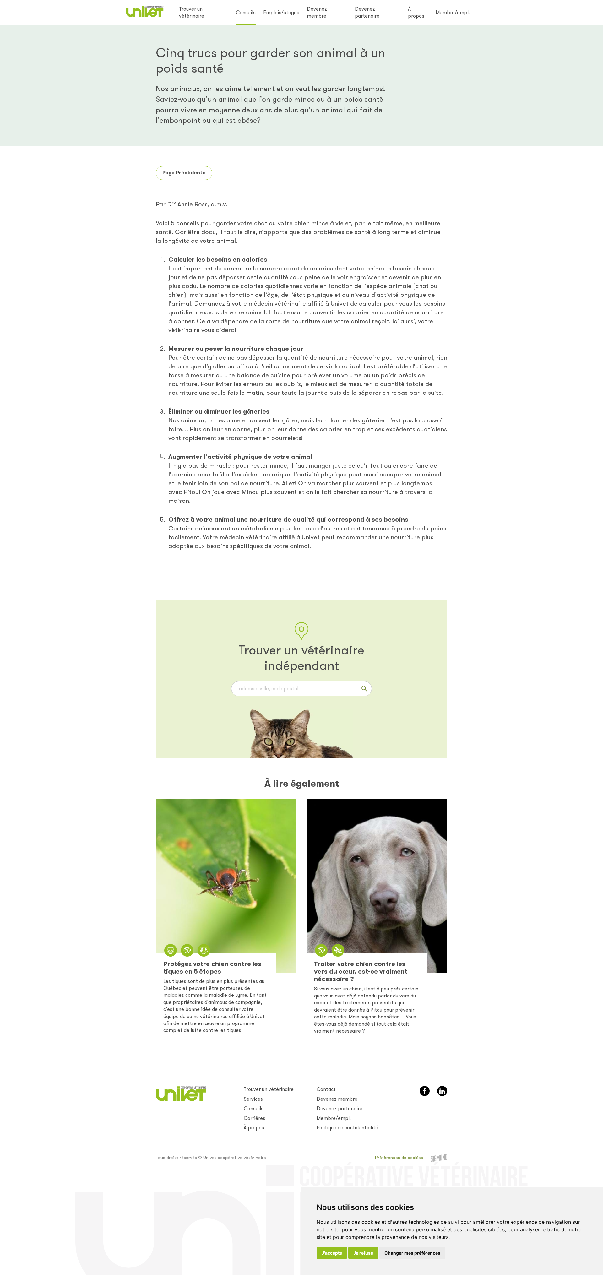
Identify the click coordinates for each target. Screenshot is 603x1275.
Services (253, 1099)
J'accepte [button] (332, 1253)
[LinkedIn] (442, 1091)
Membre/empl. (453, 12)
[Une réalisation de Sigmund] (439, 1158)
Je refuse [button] (363, 1253)
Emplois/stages (281, 12)
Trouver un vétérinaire (191, 12)
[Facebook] (425, 1091)
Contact (326, 1089)
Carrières (254, 1118)
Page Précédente (184, 172)
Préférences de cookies (399, 1158)
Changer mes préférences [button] (412, 1253)
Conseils (246, 12)
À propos (416, 12)
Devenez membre (317, 12)
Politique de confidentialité (347, 1127)
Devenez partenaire (367, 12)
